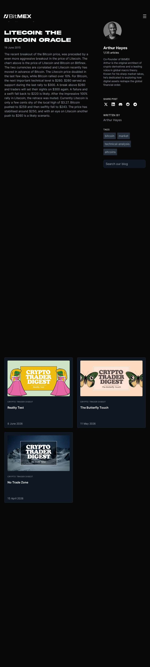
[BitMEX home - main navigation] (17, 16)
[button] (144, 16)
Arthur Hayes (112, 120)
